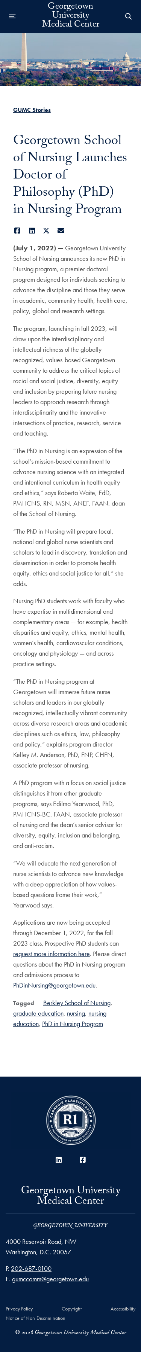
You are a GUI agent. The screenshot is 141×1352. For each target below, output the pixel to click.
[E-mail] (60, 230)
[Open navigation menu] (12, 16)
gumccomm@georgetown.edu (50, 1279)
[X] (46, 230)
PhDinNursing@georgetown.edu (54, 985)
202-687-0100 (31, 1268)
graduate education (38, 1013)
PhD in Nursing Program (72, 1023)
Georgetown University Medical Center (70, 16)
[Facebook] (17, 230)
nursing (76, 1013)
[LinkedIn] (31, 230)
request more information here (51, 953)
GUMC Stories (32, 110)
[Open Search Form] (128, 16)
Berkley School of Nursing (77, 1002)
